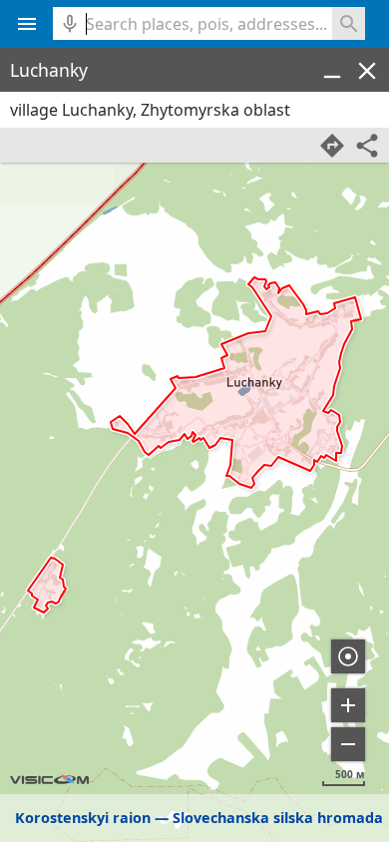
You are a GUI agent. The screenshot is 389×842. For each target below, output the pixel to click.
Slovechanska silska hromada (278, 817)
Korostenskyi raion (83, 817)
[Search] (348, 23)
